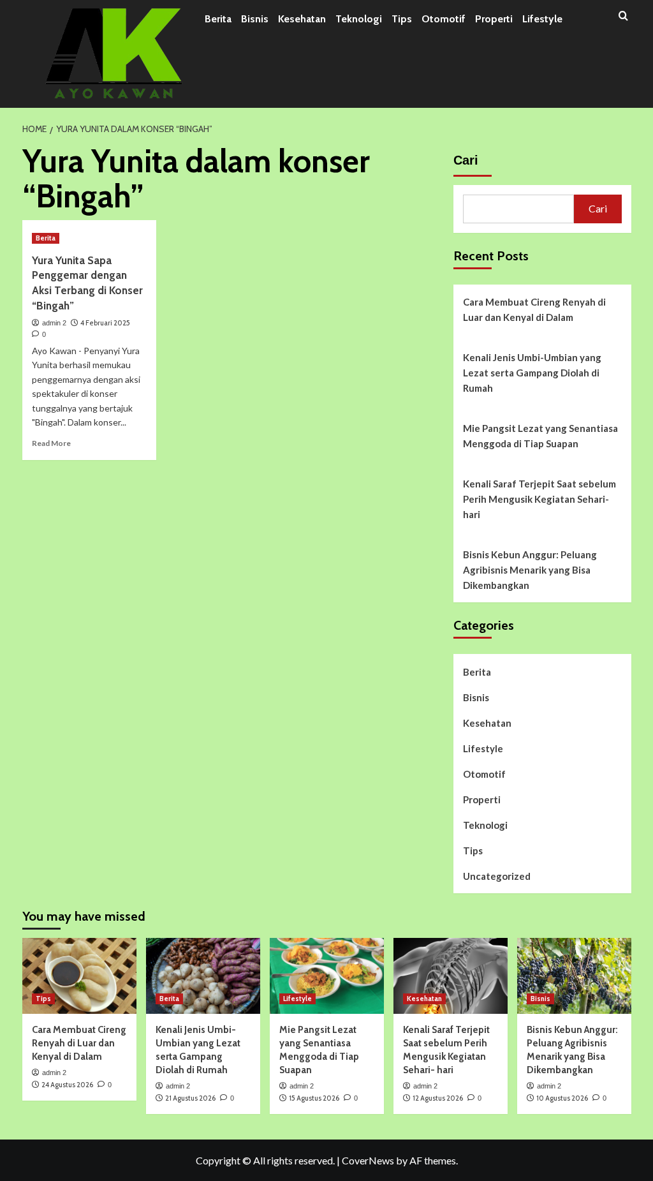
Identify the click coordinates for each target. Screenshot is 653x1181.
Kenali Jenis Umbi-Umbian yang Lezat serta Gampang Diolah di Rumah (532, 373)
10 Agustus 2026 (562, 1098)
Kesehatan (302, 19)
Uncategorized (497, 876)
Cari (465, 160)
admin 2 (54, 323)
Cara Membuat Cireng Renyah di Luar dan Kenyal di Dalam (534, 309)
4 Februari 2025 (105, 322)
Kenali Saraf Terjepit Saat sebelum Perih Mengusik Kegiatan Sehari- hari (539, 499)
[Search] (623, 16)
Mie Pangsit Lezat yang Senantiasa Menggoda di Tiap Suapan (540, 435)
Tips (402, 19)
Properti (494, 19)
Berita (218, 19)
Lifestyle (542, 19)
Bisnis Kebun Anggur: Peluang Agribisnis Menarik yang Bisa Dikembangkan (530, 570)
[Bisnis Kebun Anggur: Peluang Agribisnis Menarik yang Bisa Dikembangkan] (574, 976)
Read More (51, 443)
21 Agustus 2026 (190, 1098)
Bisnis (254, 19)
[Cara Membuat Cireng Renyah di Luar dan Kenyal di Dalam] (79, 976)
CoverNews (368, 1160)
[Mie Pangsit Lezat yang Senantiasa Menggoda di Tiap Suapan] (327, 976)
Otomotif (444, 19)
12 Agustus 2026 (438, 1098)
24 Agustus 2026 (67, 1084)
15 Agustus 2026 (314, 1098)
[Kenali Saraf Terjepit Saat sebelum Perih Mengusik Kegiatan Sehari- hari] (450, 976)
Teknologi (358, 19)
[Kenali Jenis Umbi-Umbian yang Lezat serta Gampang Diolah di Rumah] (203, 976)
